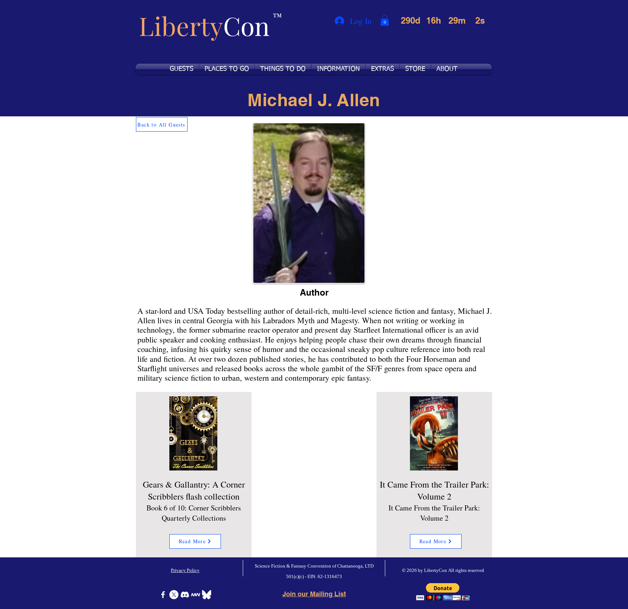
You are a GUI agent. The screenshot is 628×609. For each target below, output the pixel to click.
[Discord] (184, 594)
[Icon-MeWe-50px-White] (195, 594)
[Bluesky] (206, 594)
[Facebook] (163, 594)
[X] (173, 594)
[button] (384, 20)
